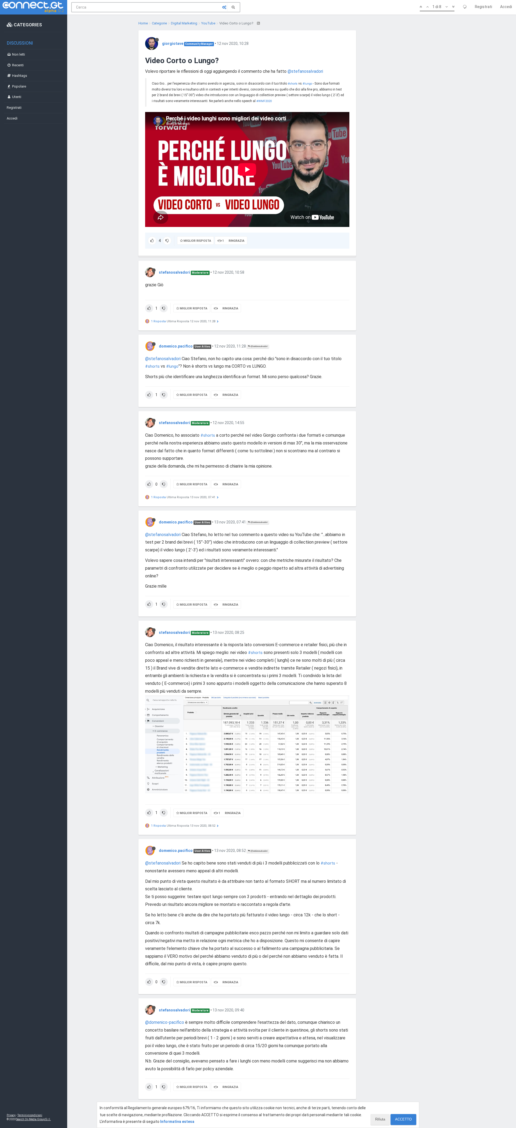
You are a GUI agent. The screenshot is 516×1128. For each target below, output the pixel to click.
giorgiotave (172, 43)
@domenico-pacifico (164, 1022)
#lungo (307, 83)
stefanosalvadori (174, 272)
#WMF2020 (264, 101)
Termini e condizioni (29, 1115)
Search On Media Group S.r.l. (33, 1119)
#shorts (293, 83)
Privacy (11, 1115)
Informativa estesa (177, 1121)
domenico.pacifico (176, 346)
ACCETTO (403, 1119)
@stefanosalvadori (305, 71)
